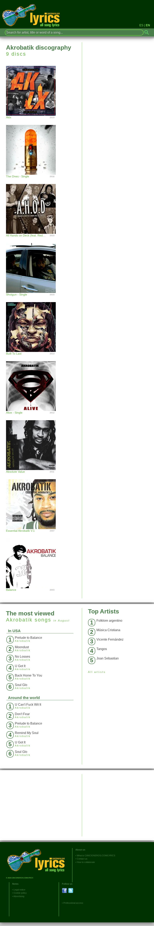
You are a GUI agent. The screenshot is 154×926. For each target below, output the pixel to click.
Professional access (73, 903)
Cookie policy (20, 893)
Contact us (82, 859)
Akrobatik (19, 619)
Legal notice (19, 889)
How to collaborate (86, 862)
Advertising (18, 896)
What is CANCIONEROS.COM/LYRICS (96, 855)
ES (141, 25)
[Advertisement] (118, 802)
